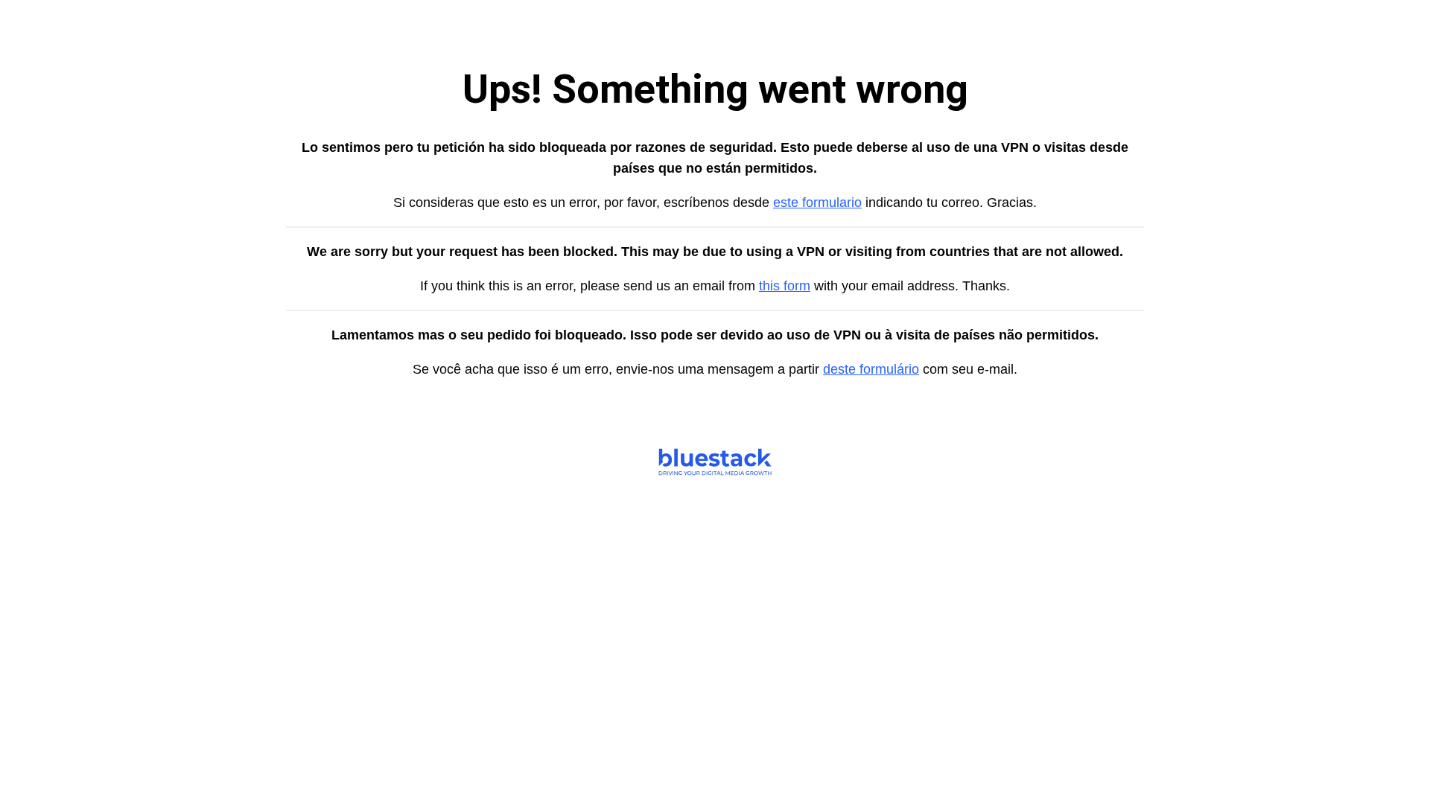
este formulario (817, 202)
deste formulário (871, 369)
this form (784, 285)
